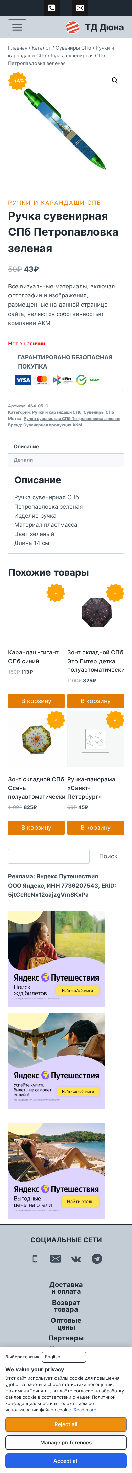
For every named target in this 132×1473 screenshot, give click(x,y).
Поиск (108, 856)
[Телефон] (35, 1258)
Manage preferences (66, 1442)
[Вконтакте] (76, 1258)
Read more (85, 1409)
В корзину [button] (36, 700)
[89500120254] (52, 8)
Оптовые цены (66, 1323)
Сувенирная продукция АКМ (52, 424)
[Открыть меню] (17, 27)
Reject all (66, 1424)
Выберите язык (22, 1356)
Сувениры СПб (99, 412)
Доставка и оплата (66, 1288)
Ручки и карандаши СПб (54, 202)
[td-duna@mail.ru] (80, 8)
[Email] (55, 1258)
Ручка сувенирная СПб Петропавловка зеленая (72, 418)
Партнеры (66, 1338)
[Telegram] (97, 1258)
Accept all (66, 1461)
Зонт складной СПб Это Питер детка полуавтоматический (97, 661)
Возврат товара (66, 1306)
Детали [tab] (23, 460)
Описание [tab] (26, 446)
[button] (115, 80)
